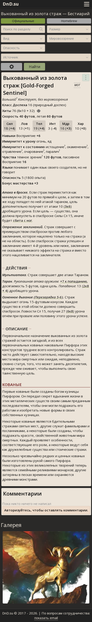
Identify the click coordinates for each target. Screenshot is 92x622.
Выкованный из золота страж (31, 13)
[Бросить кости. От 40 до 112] (38, 110)
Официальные (23, 21)
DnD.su (11, 4)
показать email (46, 618)
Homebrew (69, 21)
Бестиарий (79, 13)
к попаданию (73, 281)
